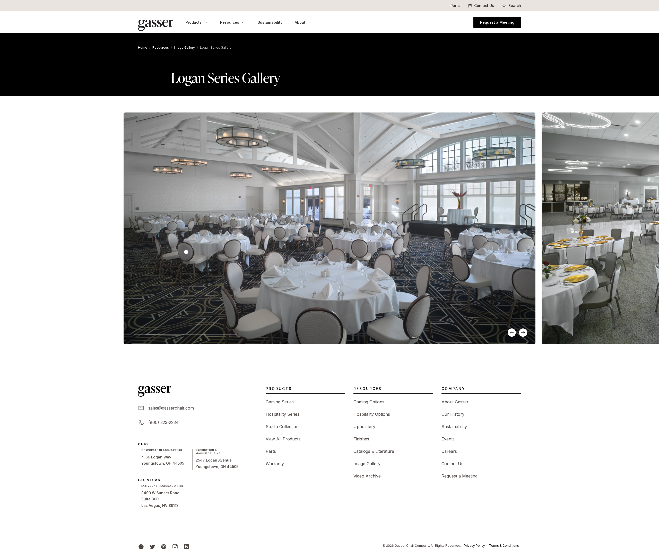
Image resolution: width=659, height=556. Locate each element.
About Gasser (455, 401)
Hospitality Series (282, 414)
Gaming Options (368, 401)
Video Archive (367, 476)
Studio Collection (282, 426)
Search (514, 5)
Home (142, 47)
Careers (449, 451)
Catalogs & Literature (373, 451)
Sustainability (270, 22)
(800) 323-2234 (163, 422)
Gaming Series (280, 401)
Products (194, 22)
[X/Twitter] (152, 547)
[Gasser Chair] (155, 22)
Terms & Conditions (504, 546)
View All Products (283, 438)
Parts (455, 5)
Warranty (275, 463)
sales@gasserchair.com (171, 408)
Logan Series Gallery (215, 47)
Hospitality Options (371, 414)
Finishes (361, 438)
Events (448, 438)
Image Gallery (184, 47)
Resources (229, 22)
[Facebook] (141, 547)
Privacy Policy (474, 546)
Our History (452, 414)
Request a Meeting (497, 22)
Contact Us (484, 5)
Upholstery (364, 426)
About (300, 22)
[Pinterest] (164, 547)
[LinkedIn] (186, 547)
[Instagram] (175, 547)
